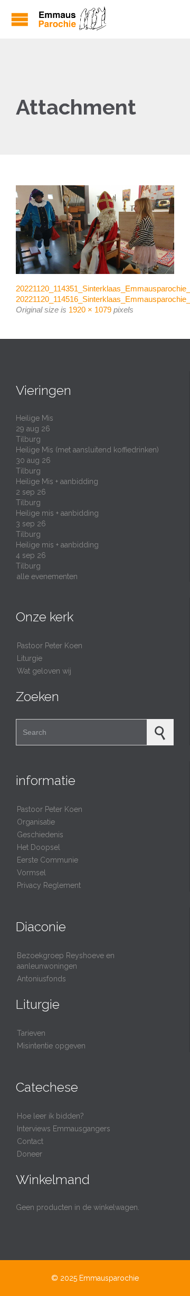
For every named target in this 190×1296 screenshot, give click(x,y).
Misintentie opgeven (51, 1046)
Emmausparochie (109, 1278)
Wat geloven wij (44, 671)
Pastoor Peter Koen (49, 645)
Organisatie (36, 822)
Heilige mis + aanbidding (57, 513)
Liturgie (29, 658)
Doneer (29, 1154)
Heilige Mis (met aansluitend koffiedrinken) (87, 450)
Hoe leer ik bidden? (50, 1116)
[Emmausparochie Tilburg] (72, 19)
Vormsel (31, 872)
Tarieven (31, 1033)
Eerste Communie (47, 860)
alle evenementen (47, 576)
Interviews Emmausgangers (63, 1128)
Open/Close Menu (20, 19)
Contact (30, 1141)
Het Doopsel (38, 847)
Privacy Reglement (49, 885)
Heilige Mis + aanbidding (57, 481)
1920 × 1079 (90, 309)
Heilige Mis (34, 418)
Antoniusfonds (41, 979)
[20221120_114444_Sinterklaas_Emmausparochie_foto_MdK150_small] (95, 230)
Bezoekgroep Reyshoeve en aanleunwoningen (66, 960)
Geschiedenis (40, 834)
